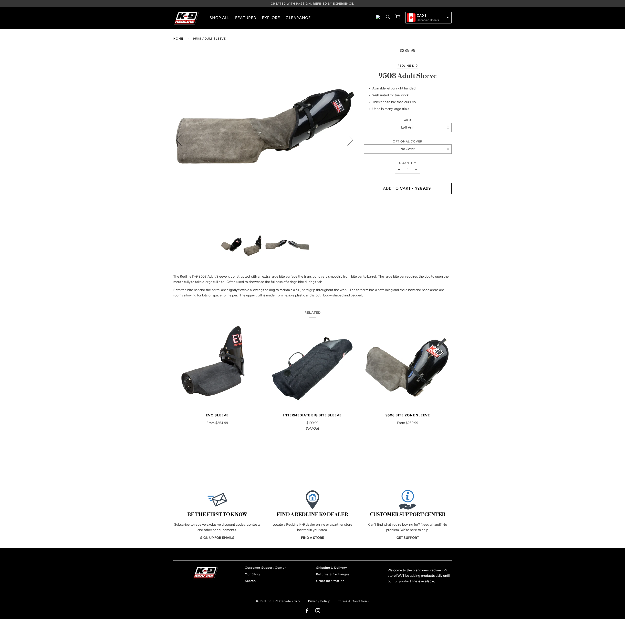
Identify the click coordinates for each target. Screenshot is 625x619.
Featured (245, 17)
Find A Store (312, 538)
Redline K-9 (407, 65)
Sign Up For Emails (217, 538)
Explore (271, 17)
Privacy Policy (319, 601)
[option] (264, 139)
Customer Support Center (265, 567)
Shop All (219, 17)
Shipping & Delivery (331, 567)
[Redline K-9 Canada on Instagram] (318, 611)
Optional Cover (407, 141)
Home (178, 38)
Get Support (407, 538)
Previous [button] (181, 139)
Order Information (330, 581)
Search (250, 581)
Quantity (407, 163)
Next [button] (347, 139)
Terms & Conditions (353, 601)
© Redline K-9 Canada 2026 (278, 601)
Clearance (298, 17)
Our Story (252, 574)
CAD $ (422, 15)
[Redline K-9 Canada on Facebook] (307, 611)
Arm (407, 120)
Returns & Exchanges (333, 574)
